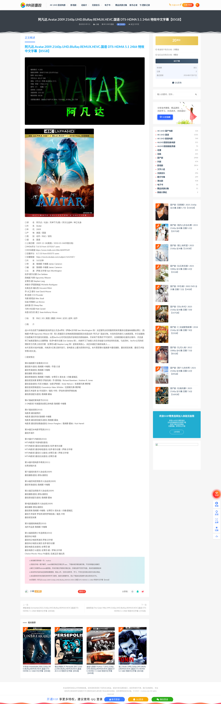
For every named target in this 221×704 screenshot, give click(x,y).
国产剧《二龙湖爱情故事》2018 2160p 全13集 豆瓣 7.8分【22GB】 (184, 330)
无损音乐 (96, 5)
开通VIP (52, 699)
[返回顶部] (216, 536)
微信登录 (163, 699)
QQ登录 (139, 699)
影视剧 (73, 5)
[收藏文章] (132, 592)
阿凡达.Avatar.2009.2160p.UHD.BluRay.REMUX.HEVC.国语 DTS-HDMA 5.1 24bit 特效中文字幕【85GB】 (73, 580)
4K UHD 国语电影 (58, 5)
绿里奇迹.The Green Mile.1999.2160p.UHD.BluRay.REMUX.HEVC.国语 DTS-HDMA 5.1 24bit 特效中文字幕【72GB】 (116, 609)
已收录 (122, 24)
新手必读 (133, 5)
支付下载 (177, 61)
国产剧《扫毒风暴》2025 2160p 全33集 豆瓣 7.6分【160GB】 (181, 391)
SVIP (217, 495)
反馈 (216, 514)
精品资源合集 (121, 5)
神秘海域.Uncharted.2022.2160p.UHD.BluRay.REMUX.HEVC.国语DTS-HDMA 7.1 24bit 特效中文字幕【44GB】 (51, 609)
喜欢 (82, 592)
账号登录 (115, 699)
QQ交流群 (166, 117)
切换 (216, 530)
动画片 (84, 5)
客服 (216, 506)
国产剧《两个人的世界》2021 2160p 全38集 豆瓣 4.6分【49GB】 (183, 371)
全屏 (216, 522)
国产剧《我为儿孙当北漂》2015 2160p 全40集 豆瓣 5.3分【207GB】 (184, 228)
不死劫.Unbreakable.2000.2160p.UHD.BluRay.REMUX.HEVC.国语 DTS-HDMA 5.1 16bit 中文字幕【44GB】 (37, 669)
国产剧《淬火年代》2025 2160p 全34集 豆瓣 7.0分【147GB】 (181, 310)
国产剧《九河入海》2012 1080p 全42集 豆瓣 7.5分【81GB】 (181, 351)
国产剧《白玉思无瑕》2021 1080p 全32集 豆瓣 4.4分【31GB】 (182, 269)
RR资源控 (32, 580)
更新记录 (146, 5)
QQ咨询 (177, 83)
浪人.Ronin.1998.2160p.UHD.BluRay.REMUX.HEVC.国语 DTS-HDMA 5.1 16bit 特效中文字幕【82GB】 (132, 669)
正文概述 (30, 38)
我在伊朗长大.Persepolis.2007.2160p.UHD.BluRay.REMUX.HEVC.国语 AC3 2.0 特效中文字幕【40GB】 (68, 669)
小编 (32, 591)
